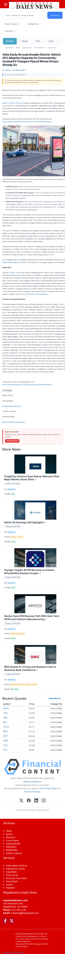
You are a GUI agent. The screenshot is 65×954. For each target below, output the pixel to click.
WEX (16, 689)
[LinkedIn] (36, 800)
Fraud (35, 684)
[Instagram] (43, 800)
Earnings (14, 537)
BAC (5, 722)
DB (12, 689)
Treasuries (52, 47)
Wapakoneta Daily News (36, 934)
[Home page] (34, 5)
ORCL (5, 745)
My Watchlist (33, 24)
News (18, 47)
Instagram (15, 262)
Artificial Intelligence (17, 684)
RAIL (13, 494)
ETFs (38, 41)
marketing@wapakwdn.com (25, 912)
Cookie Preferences (23, 941)
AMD (5, 717)
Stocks (25, 41)
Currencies (27, 47)
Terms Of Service (32, 791)
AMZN (6, 708)
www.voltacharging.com (39, 294)
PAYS (13, 587)
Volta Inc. (5, 103)
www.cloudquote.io (32, 781)
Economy (28, 684)
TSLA (5, 749)
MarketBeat (11, 489)
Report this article (12, 441)
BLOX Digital (23, 946)
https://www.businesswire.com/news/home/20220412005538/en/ (27, 122)
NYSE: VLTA (15, 103)
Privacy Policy (50, 788)
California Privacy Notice (39, 939)
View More (54, 698)
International (39, 47)
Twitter (5, 262)
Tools (50, 41)
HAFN (13, 541)
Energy (20, 537)
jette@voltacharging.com (11, 406)
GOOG (6, 726)
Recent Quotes (11, 24)
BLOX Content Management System (36, 944)
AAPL (5, 713)
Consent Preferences (13, 952)
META (5, 731)
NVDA (5, 740)
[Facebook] (29, 800)
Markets (10, 41)
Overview (9, 47)
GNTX (14, 638)
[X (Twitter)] (21, 800)
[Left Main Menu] (5, 4)
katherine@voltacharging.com (13, 422)
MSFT (5, 736)
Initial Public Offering (17, 634)
